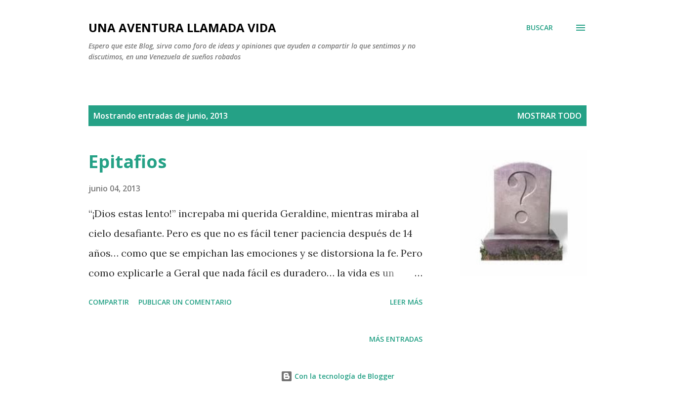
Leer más (406, 302)
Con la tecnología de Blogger (343, 376)
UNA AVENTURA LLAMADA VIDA (182, 27)
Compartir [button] (108, 302)
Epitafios (127, 161)
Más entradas (395, 339)
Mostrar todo (549, 115)
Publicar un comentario (185, 302)
